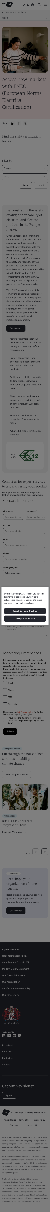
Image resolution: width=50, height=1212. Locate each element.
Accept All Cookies (25, 619)
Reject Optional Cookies (25, 611)
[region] (25, 606)
